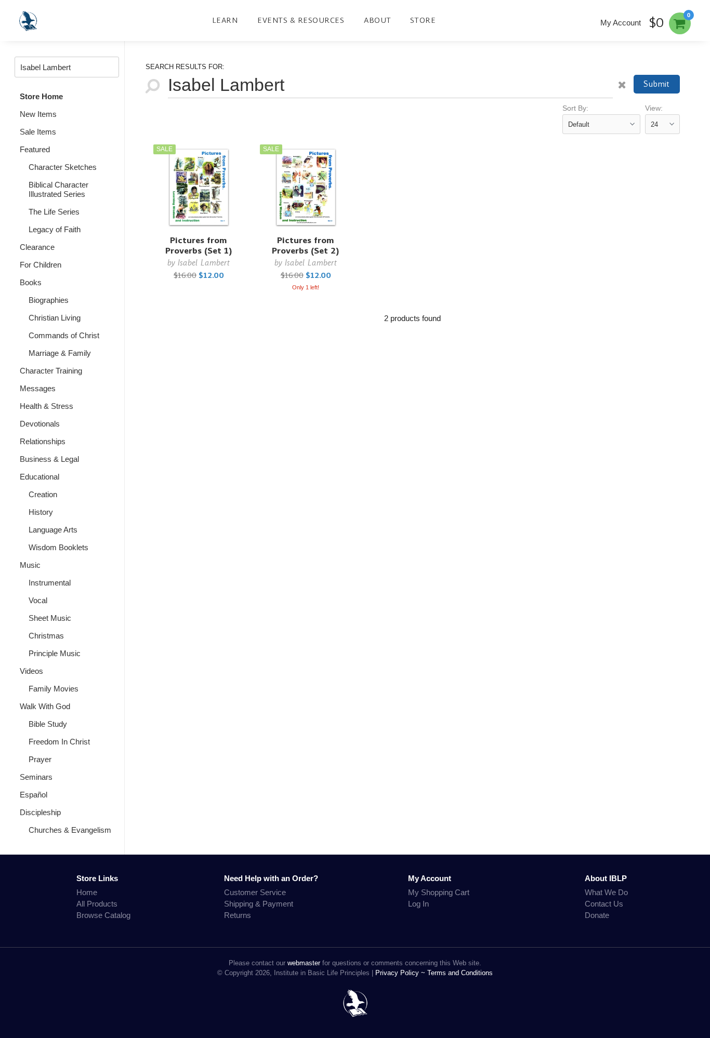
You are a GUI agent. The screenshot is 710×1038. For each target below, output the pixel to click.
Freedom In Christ (59, 741)
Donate (597, 915)
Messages (38, 388)
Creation (43, 494)
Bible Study (48, 724)
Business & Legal (49, 459)
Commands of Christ (64, 335)
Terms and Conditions (460, 973)
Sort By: (575, 108)
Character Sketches (63, 167)
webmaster (303, 963)
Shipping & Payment (258, 903)
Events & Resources (300, 20)
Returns (237, 915)
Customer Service (255, 892)
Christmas (46, 635)
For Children (40, 264)
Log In (418, 903)
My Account (620, 22)
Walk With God (45, 706)
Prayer (40, 759)
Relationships (42, 441)
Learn (225, 20)
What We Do (606, 892)
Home (86, 892)
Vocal (38, 600)
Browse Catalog (103, 915)
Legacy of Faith (55, 229)
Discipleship (40, 812)
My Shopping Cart (438, 892)
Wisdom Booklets (58, 547)
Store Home (41, 96)
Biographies (49, 300)
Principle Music (55, 653)
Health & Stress (46, 406)
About (377, 20)
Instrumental (50, 582)
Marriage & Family (60, 353)
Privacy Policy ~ (401, 973)
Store (423, 20)
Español (33, 794)
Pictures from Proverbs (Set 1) (198, 245)
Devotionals (40, 423)
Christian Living (55, 317)
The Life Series (54, 211)
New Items (38, 114)
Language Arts (53, 529)
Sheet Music (50, 618)
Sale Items (38, 131)
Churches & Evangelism (70, 830)
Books (31, 282)
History (41, 512)
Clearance (37, 247)
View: (654, 108)
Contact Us (604, 903)
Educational (39, 476)
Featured (35, 149)
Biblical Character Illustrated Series (58, 189)
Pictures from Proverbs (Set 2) (305, 245)
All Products (96, 903)
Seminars (36, 777)
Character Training (51, 370)
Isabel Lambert (204, 262)
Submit (656, 83)
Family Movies (53, 688)
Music (30, 565)
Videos (31, 671)
